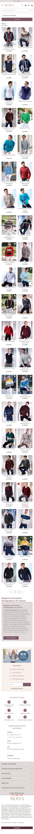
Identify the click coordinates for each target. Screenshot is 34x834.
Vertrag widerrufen (13, 758)
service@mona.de (15, 743)
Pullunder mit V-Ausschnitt (9, 74)
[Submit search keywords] (30, 10)
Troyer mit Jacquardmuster (9, 421)
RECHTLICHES (6, 773)
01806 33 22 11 (14, 735)
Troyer (25, 262)
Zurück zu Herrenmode (9, 15)
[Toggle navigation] (2, 5)
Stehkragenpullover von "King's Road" (25, 342)
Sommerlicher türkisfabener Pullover (25, 209)
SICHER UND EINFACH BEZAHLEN (12, 769)
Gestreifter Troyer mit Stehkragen (25, 236)
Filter (17, 19)
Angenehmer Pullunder (9, 368)
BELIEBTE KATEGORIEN (9, 764)
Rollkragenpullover (25, 529)
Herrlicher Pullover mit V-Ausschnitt (9, 288)
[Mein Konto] (22, 5)
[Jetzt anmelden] (27, 684)
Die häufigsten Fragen (16, 749)
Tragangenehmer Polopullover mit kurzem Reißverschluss (9, 48)
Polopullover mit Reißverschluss (9, 395)
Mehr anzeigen (11, 638)
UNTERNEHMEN (6, 778)
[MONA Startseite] (9, 5)
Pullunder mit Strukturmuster (9, 102)
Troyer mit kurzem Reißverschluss (9, 530)
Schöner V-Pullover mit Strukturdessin (9, 315)
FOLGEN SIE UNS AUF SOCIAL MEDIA (13, 788)
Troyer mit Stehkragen (9, 341)
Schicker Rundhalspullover (9, 155)
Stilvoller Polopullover (9, 208)
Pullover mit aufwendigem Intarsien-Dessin (25, 75)
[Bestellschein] (28, 5)
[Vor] (22, 592)
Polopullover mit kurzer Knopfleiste (25, 288)
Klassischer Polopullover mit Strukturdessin (9, 182)
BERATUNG (5, 783)
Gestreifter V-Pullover (25, 314)
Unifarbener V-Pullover (25, 475)
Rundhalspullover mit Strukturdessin (9, 503)
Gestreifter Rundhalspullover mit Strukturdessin (25, 396)
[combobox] (17, 10)
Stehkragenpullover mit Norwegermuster (9, 557)
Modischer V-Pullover (25, 128)
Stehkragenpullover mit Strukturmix (9, 476)
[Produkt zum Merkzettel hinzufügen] (15, 29)
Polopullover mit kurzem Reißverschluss (9, 128)
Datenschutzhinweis (17, 688)
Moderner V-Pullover (9, 262)
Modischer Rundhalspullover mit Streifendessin (9, 236)
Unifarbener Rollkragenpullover (25, 369)
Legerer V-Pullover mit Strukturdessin (25, 155)
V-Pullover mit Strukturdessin (25, 503)
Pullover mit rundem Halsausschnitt (25, 182)
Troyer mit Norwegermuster (25, 47)
